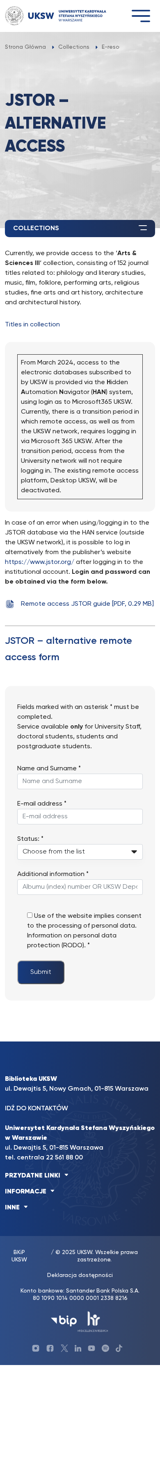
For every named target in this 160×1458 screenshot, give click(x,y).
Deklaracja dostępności (80, 1275)
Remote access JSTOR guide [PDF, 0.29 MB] (87, 604)
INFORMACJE (25, 1192)
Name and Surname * (49, 768)
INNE (12, 1207)
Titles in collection (32, 324)
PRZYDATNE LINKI (32, 1176)
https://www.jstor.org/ (39, 562)
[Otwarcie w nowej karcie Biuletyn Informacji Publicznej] (64, 1321)
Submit (40, 972)
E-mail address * (41, 804)
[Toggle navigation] (140, 16)
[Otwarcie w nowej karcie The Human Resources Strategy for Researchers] (93, 1321)
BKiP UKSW (19, 1256)
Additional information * (53, 874)
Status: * (30, 839)
